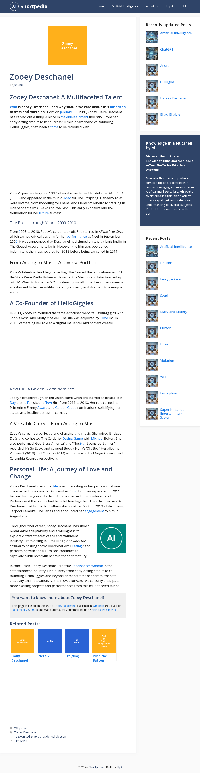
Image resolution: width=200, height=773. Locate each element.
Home (99, 6)
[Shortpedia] (14, 6)
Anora (165, 65)
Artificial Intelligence (125, 6)
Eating (77, 546)
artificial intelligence (104, 609)
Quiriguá (167, 82)
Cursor (165, 328)
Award (43, 407)
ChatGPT (167, 49)
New (48, 402)
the (63, 117)
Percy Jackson (170, 279)
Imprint (171, 6)
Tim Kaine (20, 741)
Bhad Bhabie (170, 114)
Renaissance (81, 566)
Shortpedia (34, 6)
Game (78, 438)
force (54, 127)
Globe (71, 407)
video (67, 198)
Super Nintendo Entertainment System (172, 413)
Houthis (166, 262)
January (66, 112)
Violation (167, 360)
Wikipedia (98, 606)
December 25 (20, 609)
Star (82, 443)
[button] (184, 6)
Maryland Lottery (173, 311)
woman (97, 566)
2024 (34, 609)
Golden (60, 407)
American (118, 107)
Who (13, 107)
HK (119, 767)
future (44, 213)
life (55, 486)
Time (104, 318)
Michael (97, 438)
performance (77, 236)
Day (13, 402)
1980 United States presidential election (40, 736)
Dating (67, 438)
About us (152, 6)
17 (75, 112)
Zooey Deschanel (65, 606)
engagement (94, 511)
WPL (163, 377)
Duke (164, 344)
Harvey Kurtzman (173, 98)
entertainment (77, 117)
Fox (29, 402)
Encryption (168, 393)
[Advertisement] (68, 161)
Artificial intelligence (176, 33)
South (164, 295)
